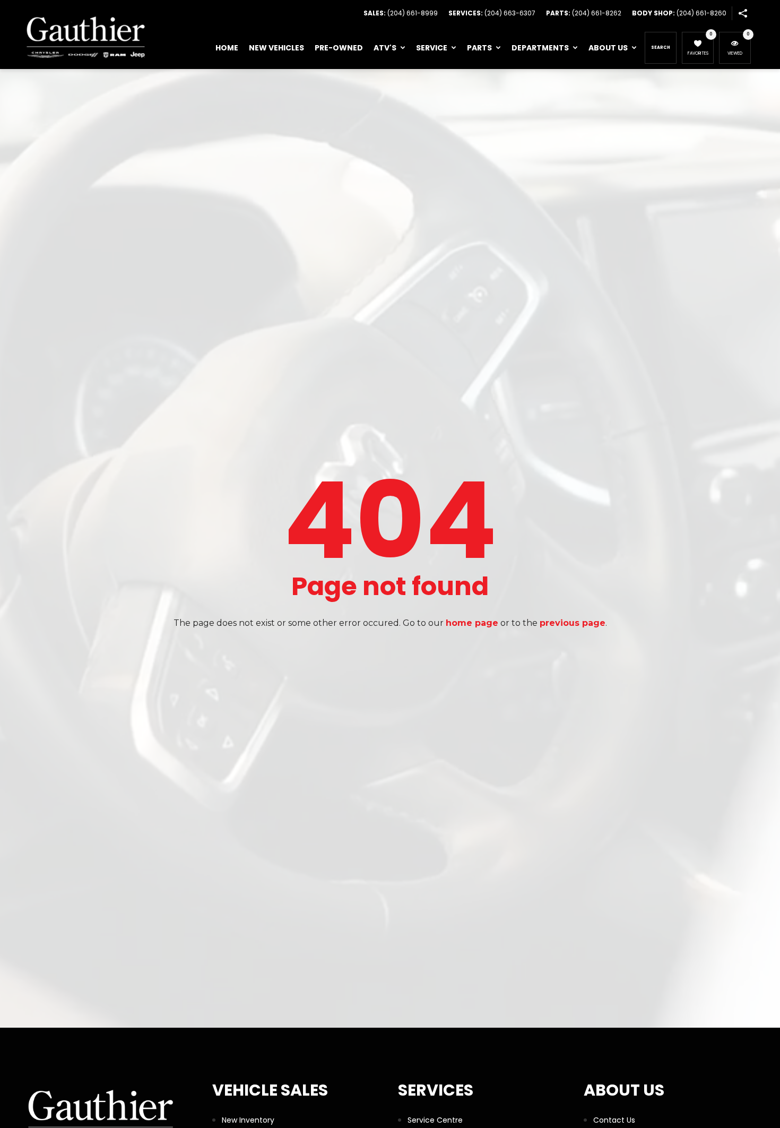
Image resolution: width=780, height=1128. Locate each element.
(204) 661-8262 (596, 13)
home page (472, 623)
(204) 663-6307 (509, 13)
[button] (742, 13)
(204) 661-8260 (701, 13)
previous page (572, 623)
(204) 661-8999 (412, 13)
